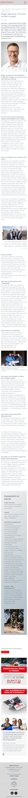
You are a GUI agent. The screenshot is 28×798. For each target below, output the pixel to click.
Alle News (5, 652)
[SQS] (14, 784)
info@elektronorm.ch (15, 769)
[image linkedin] (14, 702)
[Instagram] (15, 793)
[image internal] (14, 672)
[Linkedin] (12, 793)
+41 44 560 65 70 (14, 771)
